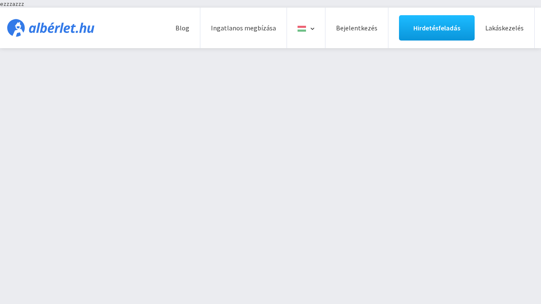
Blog (182, 28)
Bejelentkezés (356, 28)
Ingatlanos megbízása (243, 28)
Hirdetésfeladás (436, 28)
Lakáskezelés (504, 28)
